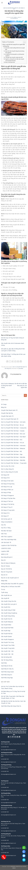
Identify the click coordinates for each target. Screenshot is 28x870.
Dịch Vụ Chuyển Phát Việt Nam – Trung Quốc (14, 463)
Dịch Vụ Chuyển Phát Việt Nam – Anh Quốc (13, 422)
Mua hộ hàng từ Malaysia (8, 563)
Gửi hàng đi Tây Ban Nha (8, 498)
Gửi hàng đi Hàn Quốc (7, 481)
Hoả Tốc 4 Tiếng (6, 527)
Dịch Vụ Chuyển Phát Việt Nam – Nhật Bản (13, 457)
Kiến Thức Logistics (6, 536)
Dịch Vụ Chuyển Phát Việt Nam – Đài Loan (13, 433)
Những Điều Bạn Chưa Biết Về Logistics (12, 583)
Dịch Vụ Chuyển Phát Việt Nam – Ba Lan (12, 425)
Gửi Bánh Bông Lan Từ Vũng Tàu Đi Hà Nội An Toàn (13, 692)
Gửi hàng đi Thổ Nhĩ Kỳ (7, 504)
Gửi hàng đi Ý (5, 516)
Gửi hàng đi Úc (5, 513)
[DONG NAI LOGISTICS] (14, 2)
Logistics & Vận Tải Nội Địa (8, 545)
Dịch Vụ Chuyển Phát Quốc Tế (10, 8)
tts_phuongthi (14, 18)
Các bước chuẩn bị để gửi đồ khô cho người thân (15, 48)
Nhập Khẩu (4, 580)
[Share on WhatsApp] (7, 361)
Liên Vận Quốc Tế (6, 542)
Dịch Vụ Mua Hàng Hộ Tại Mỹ (9, 472)
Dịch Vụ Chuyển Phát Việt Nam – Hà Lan (12, 442)
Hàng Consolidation (6, 522)
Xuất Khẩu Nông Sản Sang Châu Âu (11, 706)
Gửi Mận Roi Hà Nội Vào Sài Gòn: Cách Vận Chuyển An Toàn (13, 702)
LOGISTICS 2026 (6, 548)
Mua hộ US (4, 575)
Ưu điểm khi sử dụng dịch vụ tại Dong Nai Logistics (14, 55)
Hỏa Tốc (3, 525)
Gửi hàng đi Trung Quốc (8, 510)
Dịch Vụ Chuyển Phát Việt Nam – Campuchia (13, 428)
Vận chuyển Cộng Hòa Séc (8, 601)
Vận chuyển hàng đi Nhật (8, 610)
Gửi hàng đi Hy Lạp (6, 486)
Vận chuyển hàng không (8, 616)
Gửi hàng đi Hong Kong (7, 483)
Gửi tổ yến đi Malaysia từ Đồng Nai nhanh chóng (7, 385)
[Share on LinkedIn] (20, 361)
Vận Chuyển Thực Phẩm (8, 645)
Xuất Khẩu (4, 663)
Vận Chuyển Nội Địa (6, 633)
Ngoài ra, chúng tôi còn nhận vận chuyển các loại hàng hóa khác (14, 59)
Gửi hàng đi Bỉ (5, 475)
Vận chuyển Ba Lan (6, 595)
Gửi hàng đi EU (18, 8)
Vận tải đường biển (6, 657)
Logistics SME (5, 551)
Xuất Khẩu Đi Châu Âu (7, 669)
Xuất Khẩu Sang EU (6, 674)
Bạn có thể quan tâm (10, 62)
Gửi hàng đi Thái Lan (7, 501)
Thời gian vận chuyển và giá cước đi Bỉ (14, 57)
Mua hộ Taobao (5, 566)
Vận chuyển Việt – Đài (7, 651)
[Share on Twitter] (12, 361)
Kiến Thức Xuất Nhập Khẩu (8, 539)
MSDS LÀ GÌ (4, 554)
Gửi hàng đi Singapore (7, 495)
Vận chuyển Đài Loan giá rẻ (9, 604)
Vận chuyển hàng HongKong (9, 613)
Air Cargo (4, 404)
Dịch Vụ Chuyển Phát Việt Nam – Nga (11, 454)
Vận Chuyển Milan (6, 624)
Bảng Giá (3, 407)
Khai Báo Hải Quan (6, 530)
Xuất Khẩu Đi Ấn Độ (6, 666)
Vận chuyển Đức (5, 607)
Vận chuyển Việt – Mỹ (7, 654)
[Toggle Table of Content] (23, 42)
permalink (21, 368)
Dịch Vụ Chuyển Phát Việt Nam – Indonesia (13, 445)
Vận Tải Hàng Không (7, 660)
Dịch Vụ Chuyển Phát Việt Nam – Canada (12, 431)
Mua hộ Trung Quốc (6, 572)
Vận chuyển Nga (5, 630)
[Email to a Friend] (15, 361)
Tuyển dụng (4, 592)
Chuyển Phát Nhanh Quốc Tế (9, 410)
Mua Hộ (3, 560)
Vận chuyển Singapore (7, 639)
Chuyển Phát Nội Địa (7, 413)
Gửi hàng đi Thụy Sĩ (6, 507)
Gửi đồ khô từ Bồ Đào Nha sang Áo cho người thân (20, 385)
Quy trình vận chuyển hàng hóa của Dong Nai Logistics (14, 51)
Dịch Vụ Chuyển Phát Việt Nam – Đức (11, 439)
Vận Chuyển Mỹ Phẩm (7, 627)
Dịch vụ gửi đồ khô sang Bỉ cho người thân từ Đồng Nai (14, 45)
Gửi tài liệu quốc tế (6, 519)
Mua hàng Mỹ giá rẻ (6, 557)
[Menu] (2, 2)
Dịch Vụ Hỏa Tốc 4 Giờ (7, 466)
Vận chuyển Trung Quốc (8, 648)
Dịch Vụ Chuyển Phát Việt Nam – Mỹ (11, 451)
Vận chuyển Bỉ (5, 598)
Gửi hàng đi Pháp (6, 492)
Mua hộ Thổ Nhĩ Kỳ (6, 569)
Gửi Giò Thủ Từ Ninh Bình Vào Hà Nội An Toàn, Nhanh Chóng (12, 687)
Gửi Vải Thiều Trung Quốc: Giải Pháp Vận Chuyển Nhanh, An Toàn (12, 697)
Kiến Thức (4, 533)
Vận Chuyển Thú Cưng (7, 642)
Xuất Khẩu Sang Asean (7, 672)
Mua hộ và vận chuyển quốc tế (10, 578)
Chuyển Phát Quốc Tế (7, 416)
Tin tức (3, 589)
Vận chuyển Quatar (6, 636)
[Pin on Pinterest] (18, 361)
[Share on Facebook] (10, 361)
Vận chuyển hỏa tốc (6, 619)
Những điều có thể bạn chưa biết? (10, 586)
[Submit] (25, 395)
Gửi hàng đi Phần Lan (7, 489)
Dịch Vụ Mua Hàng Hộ (7, 469)
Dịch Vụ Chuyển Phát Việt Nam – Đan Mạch (13, 436)
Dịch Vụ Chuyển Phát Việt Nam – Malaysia (13, 448)
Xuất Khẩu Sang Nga (7, 677)
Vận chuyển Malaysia (7, 622)
